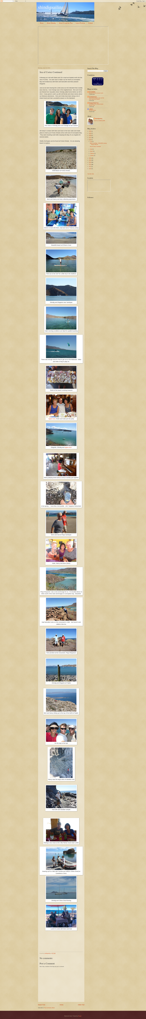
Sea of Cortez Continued (95, 146)
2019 (90, 133)
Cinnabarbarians (93, 96)
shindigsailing (51, 7)
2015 (90, 158)
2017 (90, 137)
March (91, 151)
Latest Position (80, 23)
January (92, 155)
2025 (90, 131)
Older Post (81, 1005)
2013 (90, 162)
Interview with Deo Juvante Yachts (96, 93)
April (91, 149)
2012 (90, 164)
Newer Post (41, 1005)
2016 (90, 139)
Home (42, 23)
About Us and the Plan (66, 23)
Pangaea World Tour (94, 103)
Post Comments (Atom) (49, 1007)
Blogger (79, 1016)
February (92, 153)
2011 (90, 166)
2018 (90, 135)
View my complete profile (99, 120)
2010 (90, 168)
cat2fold (91, 109)
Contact (90, 23)
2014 (90, 160)
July (91, 141)
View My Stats (90, 173)
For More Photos (92, 110)
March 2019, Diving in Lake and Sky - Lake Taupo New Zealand (96, 98)
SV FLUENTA (92, 91)
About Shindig (51, 23)
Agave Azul (51, 419)
